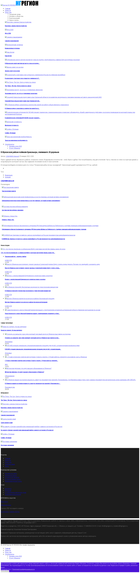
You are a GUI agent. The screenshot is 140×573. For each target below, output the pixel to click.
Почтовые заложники (7, 445)
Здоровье (8, 353)
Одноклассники (6, 505)
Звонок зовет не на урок (12, 71)
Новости (8, 10)
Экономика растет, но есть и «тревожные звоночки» (21, 93)
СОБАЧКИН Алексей (12, 156)
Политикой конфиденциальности (23, 569)
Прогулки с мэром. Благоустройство (16, 26)
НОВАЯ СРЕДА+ (14, 512)
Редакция (8, 490)
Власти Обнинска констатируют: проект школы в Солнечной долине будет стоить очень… (32, 268)
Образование (9, 376)
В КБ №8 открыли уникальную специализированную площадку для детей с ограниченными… (33, 349)
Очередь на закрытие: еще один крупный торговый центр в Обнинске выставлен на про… (32, 338)
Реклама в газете (11, 475)
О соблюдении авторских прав (15, 492)
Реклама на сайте (11, 473)
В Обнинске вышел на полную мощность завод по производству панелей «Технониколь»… (32, 383)
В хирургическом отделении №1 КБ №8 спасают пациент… (22, 118)
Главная (7, 8)
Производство (10, 387)
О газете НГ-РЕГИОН (12, 477)
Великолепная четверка (12, 48)
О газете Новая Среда (12, 479)
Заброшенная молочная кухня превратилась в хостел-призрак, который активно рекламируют (31, 201)
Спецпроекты (9, 144)
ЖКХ (6, 364)
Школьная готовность (12, 125)
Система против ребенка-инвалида (12, 210)
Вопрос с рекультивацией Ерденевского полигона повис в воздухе (25, 279)
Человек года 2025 (15, 146)
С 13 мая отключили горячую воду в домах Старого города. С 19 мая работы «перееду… (31, 361)
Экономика (8, 342)
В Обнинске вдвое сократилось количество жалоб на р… (22, 108)
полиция (8, 177)
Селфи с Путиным (10, 133)
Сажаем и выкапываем (12, 41)
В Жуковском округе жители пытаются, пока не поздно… (22, 63)
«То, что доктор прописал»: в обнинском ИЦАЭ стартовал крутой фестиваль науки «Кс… (28, 253)
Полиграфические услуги (13, 481)
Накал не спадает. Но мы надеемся (11, 330)
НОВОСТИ (8, 260)
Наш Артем (8, 56)
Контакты (8, 489)
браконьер (9, 175)
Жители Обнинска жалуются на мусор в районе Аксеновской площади (26, 302)
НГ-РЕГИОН (5, 512)
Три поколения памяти (9, 191)
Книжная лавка (10, 464)
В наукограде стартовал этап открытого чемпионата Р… (22, 78)
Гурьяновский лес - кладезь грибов (15, 256)
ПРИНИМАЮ (5, 571)
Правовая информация (13, 494)
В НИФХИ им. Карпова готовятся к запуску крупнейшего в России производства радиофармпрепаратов (33, 239)
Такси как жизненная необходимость (16, 140)
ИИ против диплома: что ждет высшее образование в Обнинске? (24, 372)
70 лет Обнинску (14, 148)
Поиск (7, 466)
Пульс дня (8, 12)
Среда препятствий (7, 423)
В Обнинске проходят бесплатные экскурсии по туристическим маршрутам (28, 291)
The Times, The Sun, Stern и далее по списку (18, 86)
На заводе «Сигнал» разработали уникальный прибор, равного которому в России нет (27, 430)
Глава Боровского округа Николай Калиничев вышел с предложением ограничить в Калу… (32, 313)
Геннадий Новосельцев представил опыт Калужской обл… (22, 101)
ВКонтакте (4, 502)
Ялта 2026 (8, 33)
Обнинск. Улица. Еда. (8, 220)
